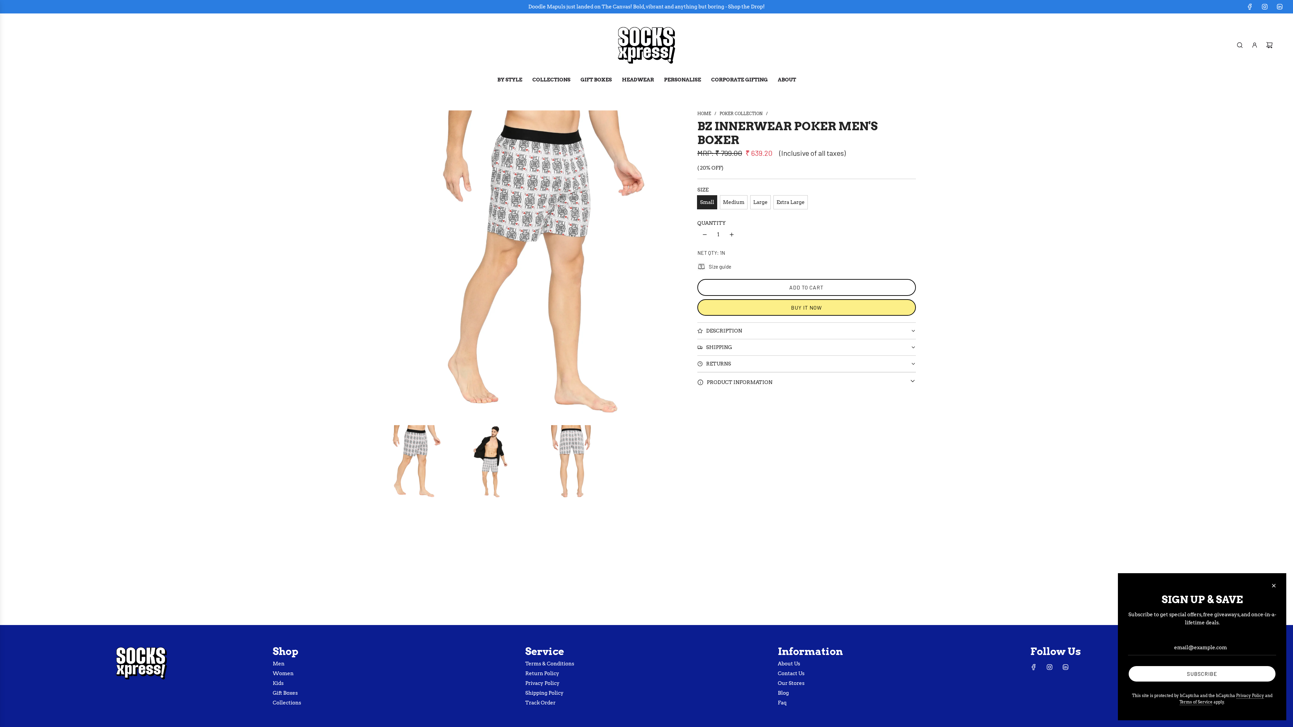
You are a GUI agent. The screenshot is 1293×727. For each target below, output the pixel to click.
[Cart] (1269, 45)
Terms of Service (1196, 701)
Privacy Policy (1250, 695)
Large (760, 202)
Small (707, 202)
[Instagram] (1264, 6)
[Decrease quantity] (704, 234)
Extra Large (790, 202)
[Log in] (1254, 45)
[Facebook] (1249, 6)
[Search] (1239, 45)
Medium (733, 202)
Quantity (711, 223)
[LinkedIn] (1279, 6)
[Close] (1273, 585)
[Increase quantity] (731, 234)
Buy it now (806, 307)
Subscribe (1202, 673)
